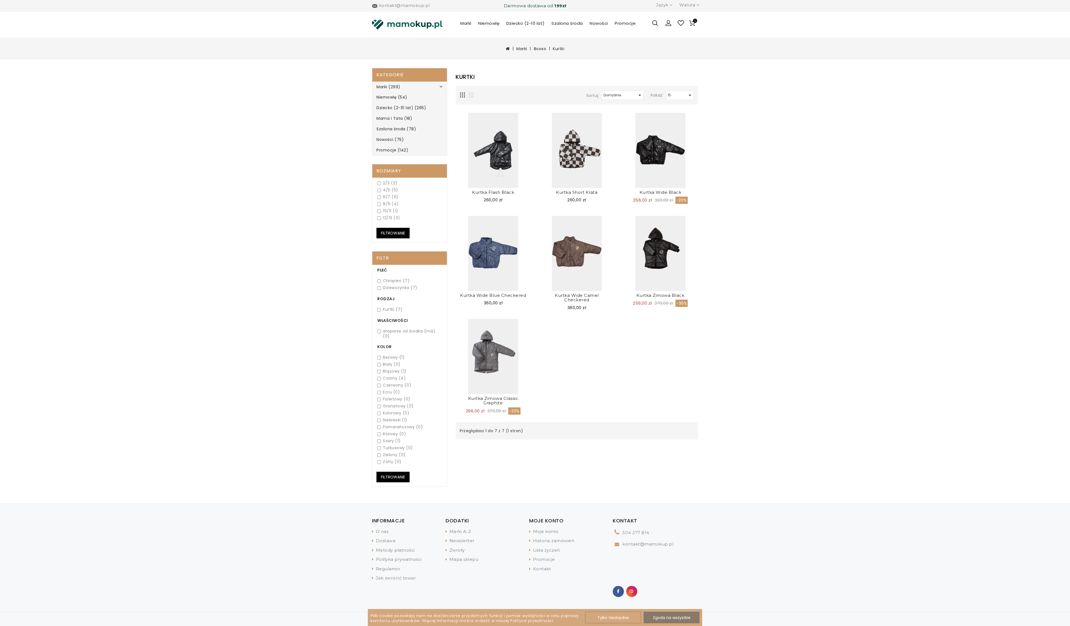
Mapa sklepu (464, 559)
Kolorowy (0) (396, 413)
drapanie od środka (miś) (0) (409, 334)
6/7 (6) (390, 197)
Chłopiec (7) (396, 280)
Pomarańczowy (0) (403, 427)
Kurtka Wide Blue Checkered (493, 295)
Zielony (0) (394, 455)
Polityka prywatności (399, 559)
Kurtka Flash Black (493, 192)
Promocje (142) (392, 150)
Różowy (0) (394, 434)
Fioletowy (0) (396, 399)
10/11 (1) (390, 211)
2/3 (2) (390, 183)
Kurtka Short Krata (576, 192)
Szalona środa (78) (396, 129)
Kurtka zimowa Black (660, 295)
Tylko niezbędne (613, 617)
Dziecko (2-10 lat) (525, 23)
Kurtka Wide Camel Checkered (577, 298)
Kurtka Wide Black (660, 192)
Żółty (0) (392, 461)
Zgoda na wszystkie (671, 617)
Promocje (625, 23)
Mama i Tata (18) (394, 118)
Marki (465, 23)
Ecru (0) (391, 392)
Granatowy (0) (398, 406)
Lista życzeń (546, 550)
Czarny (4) (394, 378)
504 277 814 (635, 532)
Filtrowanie (393, 477)
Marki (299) (388, 87)
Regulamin (388, 568)
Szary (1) (392, 441)
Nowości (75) (390, 139)
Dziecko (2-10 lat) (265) (401, 108)
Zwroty (457, 550)
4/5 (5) (390, 190)
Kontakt (542, 568)
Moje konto (546, 531)
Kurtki (558, 49)
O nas (382, 531)
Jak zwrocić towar (396, 578)
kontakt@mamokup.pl (647, 544)
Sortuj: (592, 95)
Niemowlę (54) (391, 97)
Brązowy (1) (395, 371)
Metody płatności (395, 550)
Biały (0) (392, 364)
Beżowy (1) (394, 357)
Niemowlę (488, 23)
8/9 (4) (391, 204)
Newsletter (462, 540)
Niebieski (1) (395, 420)
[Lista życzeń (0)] (681, 23)
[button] (668, 23)
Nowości (599, 23)
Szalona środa (567, 23)
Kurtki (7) (392, 309)
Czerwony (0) (397, 385)
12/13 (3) (391, 218)
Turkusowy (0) (398, 448)
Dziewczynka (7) (400, 287)
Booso (540, 49)
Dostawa (386, 540)
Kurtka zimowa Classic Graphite (493, 401)
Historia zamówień (554, 540)
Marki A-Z (460, 531)
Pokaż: (657, 95)
